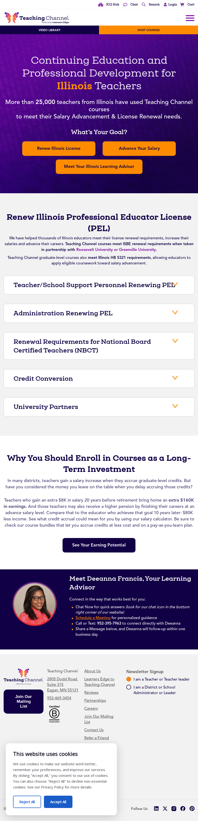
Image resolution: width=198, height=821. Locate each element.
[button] (169, 4)
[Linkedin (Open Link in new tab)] (156, 808)
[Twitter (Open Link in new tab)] (165, 808)
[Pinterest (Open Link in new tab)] (191, 808)
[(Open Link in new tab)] (54, 713)
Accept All (61, 800)
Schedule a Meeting (93, 617)
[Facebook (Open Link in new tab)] (182, 808)
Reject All (30, 800)
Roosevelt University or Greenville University (116, 249)
